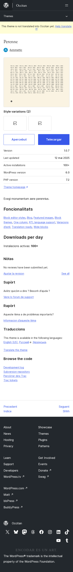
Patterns (43, 446)
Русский (24, 342)
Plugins (42, 440)
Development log (14, 367)
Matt (8, 494)
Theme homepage (14, 187)
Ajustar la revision (14, 273)
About (7, 427)
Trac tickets (11, 380)
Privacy (8, 446)
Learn (7, 458)
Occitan (17, 523)
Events (42, 464)
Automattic (16, 49)
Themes (8, 16)
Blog (29, 217)
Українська (39, 342)
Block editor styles (15, 217)
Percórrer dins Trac (15, 375)
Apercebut (19, 139)
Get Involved (46, 458)
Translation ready (22, 226)
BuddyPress (13, 507)
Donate (45, 470)
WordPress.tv (14, 476)
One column (21, 222)
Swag (43, 476)
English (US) (11, 342)
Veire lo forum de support (19, 296)
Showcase (45, 427)
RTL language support (42, 222)
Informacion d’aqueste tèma (20, 320)
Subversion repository (17, 371)
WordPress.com (16, 488)
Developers (11, 470)
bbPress (11, 501)
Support (9, 464)
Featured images (43, 217)
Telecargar (54, 139)
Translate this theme (15, 349)
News (7, 433)
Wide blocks (41, 226)
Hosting (9, 440)
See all (65, 273)
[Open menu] (67, 5)
